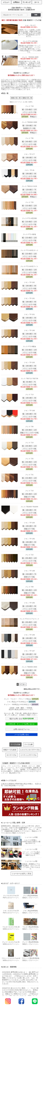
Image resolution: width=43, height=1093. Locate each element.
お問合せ (16, 2)
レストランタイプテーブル (30, 750)
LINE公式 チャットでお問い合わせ (21, 724)
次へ (24, 684)
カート (36, 2)
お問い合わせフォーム (22, 729)
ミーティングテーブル (28, 755)
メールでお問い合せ (21, 734)
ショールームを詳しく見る (21, 873)
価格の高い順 (27, 98)
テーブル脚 (28, 744)
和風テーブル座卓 (9, 750)
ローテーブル (11, 755)
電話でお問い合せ (21, 718)
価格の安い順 (16, 98)
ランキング (27, 2)
